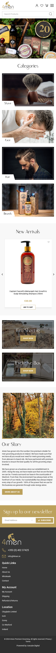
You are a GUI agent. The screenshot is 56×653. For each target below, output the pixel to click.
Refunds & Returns (10, 601)
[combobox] (28, 14)
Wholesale (6, 576)
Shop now (28, 338)
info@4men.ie (14, 556)
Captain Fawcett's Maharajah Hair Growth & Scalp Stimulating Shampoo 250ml (28, 292)
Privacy (48, 639)
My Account (7, 592)
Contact (5, 581)
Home (4, 568)
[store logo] (7, 6)
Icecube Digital (33, 646)
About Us (6, 572)
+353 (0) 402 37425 (18, 550)
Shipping (5, 596)
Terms (28, 641)
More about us (12, 492)
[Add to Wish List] (49, 242)
